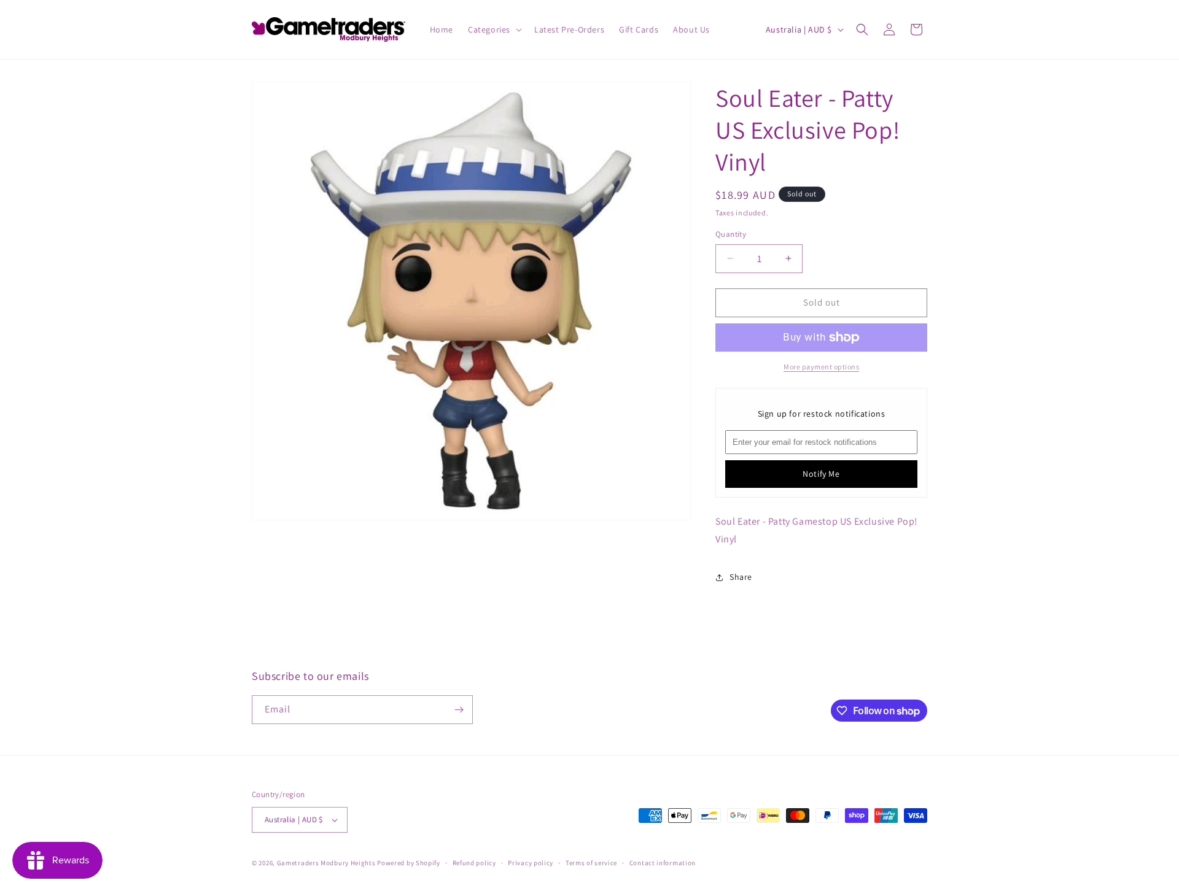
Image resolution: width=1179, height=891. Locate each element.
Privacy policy (530, 862)
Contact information (662, 862)
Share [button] (741, 576)
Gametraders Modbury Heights (326, 862)
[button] (494, 29)
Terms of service (591, 862)
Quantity (730, 234)
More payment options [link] (821, 366)
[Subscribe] (458, 709)
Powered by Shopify (408, 862)
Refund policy (474, 862)
